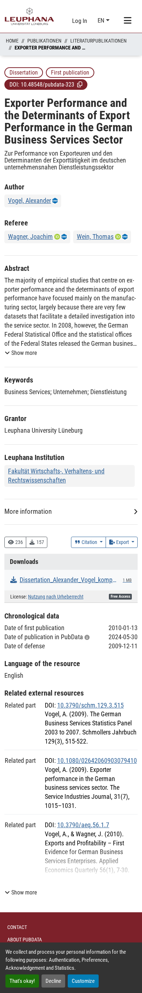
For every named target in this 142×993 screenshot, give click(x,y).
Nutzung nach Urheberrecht (55, 597)
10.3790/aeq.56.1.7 (83, 825)
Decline (53, 981)
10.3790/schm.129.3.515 (90, 705)
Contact (17, 927)
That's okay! (22, 981)
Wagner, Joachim (30, 236)
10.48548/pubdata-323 (47, 84)
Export (122, 542)
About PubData (24, 939)
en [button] (102, 20)
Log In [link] (79, 20)
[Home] (29, 16)
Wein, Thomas (95, 236)
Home (12, 41)
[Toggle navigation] (127, 21)
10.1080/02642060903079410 (97, 760)
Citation (89, 542)
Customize (83, 981)
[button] (79, 84)
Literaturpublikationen (98, 41)
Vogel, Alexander (29, 200)
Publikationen (44, 41)
